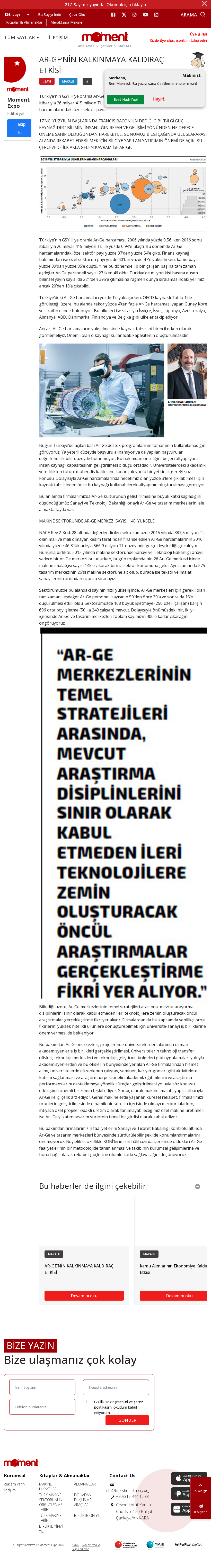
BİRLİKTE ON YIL (87, 1515)
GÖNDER (127, 1420)
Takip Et (20, 128)
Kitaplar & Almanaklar (24, 22)
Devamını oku (84, 1296)
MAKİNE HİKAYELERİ (48, 1486)
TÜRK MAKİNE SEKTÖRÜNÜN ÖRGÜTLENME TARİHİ (51, 1502)
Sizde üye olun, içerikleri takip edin (178, 40)
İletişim (10, 1490)
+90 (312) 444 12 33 (132, 1496)
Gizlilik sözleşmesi (109, 1401)
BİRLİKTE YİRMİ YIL (51, 1529)
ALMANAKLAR (85, 1484)
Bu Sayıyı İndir (49, 14)
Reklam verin (14, 1484)
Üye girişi (198, 34)
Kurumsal (14, 1475)
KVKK (75, 1545)
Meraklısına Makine (66, 22)
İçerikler (106, 45)
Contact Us (122, 1475)
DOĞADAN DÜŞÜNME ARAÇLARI (83, 1499)
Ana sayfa (86, 45)
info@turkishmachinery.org (127, 1490)
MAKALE (125, 45)
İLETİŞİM (58, 37)
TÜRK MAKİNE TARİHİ (50, 1518)
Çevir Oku (77, 14)
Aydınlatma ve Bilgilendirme (86, 1547)
